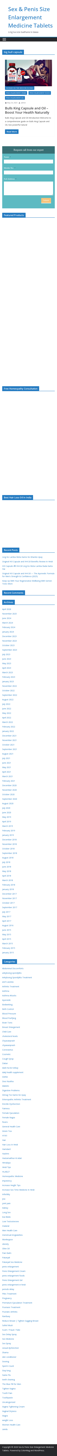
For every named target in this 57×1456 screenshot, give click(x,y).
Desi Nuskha (8, 1081)
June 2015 (6, 930)
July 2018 (6, 862)
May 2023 (6, 663)
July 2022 (6, 704)
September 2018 (9, 853)
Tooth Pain (7, 1393)
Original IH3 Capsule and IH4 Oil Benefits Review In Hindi (27, 561)
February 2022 (8, 726)
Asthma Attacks (9, 995)
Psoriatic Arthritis (9, 1311)
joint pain (6, 1203)
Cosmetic (6, 1054)
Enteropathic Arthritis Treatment (16, 1099)
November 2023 (9, 640)
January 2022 (8, 731)
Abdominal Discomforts (13, 968)
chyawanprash (8, 1045)
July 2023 (6, 654)
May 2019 (6, 817)
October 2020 (8, 794)
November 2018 (9, 844)
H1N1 (4, 1135)
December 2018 (9, 839)
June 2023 (6, 659)
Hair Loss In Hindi (10, 1144)
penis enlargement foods (40, 93)
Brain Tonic (7, 1022)
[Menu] (4, 39)
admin (23, 103)
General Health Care (11, 1126)
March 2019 (7, 826)
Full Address (9, 179)
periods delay (8, 1289)
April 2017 (6, 921)
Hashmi (5, 1153)
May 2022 (6, 713)
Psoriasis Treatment (11, 1307)
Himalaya (6, 1162)
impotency (7, 1180)
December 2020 (9, 785)
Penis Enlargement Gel (15, 98)
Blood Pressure (9, 1013)
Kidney (5, 1208)
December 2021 (9, 735)
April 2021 (6, 772)
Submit (46, 200)
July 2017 (6, 912)
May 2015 (6, 934)
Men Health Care (9, 1230)
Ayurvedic (6, 1000)
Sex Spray (6, 1343)
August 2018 (7, 857)
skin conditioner (9, 1357)
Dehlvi (5, 1077)
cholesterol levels (10, 1036)
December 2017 (9, 893)
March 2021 (7, 776)
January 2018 (8, 889)
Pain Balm (6, 1253)
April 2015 (6, 939)
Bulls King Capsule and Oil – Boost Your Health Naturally (27, 110)
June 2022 (6, 708)
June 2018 (6, 866)
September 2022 (9, 695)
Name (6, 157)
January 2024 (8, 631)
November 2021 (9, 740)
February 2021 (8, 781)
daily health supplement (12, 1072)
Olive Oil (6, 1248)
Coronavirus (7, 1049)
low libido (6, 1217)
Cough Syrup (8, 1058)
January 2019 (8, 835)
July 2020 (6, 808)
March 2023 (7, 672)
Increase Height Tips (11, 1185)
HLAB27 (6, 1171)
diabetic (5, 1086)
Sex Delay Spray (9, 1334)
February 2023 (8, 677)
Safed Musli (7, 1325)
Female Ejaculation (10, 1113)
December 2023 (9, 636)
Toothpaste (7, 1397)
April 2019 (6, 821)
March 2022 (7, 722)
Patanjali (6, 1257)
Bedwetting (7, 1004)
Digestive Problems (11, 1090)
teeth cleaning (8, 1379)
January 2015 (8, 952)
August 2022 (7, 699)
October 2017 (8, 903)
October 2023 (8, 645)
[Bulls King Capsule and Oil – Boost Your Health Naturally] (28, 73)
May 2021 (6, 767)
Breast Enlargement (11, 1027)
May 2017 (6, 916)
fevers (5, 1122)
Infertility (6, 1194)
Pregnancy (7, 1298)
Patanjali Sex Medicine (12, 1262)
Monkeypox (7, 1239)
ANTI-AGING (8, 982)
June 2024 (6, 618)
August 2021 (7, 753)
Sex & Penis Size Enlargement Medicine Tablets (30, 17)
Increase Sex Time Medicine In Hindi (19, 88)
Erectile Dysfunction (11, 1104)
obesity (5, 1244)
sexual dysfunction (10, 1348)
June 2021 (6, 762)
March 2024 (7, 622)
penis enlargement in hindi (14, 1284)
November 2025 (9, 613)
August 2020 (7, 803)
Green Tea (7, 1131)
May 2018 (6, 871)
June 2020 (6, 812)
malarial (5, 1226)
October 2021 (8, 744)
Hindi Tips (6, 1167)
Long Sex (6, 1212)
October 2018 (8, 848)
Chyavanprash (8, 1040)
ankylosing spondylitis (12, 973)
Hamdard (6, 1149)
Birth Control (8, 1009)
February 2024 (8, 627)
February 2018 (8, 884)
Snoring (5, 1361)
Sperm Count (8, 1366)
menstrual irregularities (12, 1235)
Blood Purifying (9, 1018)
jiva (3, 1199)
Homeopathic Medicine (12, 1176)
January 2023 (8, 681)
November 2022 (9, 686)
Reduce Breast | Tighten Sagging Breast (20, 1321)
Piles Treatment (9, 1293)
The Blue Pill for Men (11, 1384)
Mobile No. (9, 168)
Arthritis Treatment (10, 986)
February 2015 (8, 948)
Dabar (5, 1063)
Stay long (6, 1370)
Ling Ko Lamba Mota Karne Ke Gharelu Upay (22, 557)
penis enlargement (10, 1266)
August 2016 (7, 925)
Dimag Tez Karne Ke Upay (14, 1095)
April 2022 (6, 717)
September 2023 (9, 650)
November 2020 (9, 790)
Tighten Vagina (8, 1388)
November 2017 (9, 898)
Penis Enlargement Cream (16, 93)
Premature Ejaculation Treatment (17, 1302)
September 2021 (9, 749)
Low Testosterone (10, 1221)
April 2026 (6, 609)
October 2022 (8, 690)
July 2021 (6, 758)
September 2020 (9, 799)
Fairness (6, 1108)
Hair (4, 1140)
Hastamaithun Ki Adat (12, 1158)
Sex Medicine (8, 1339)
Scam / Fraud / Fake (11, 1330)
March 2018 (7, 880)
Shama (5, 1352)
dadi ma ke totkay (10, 1068)
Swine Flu (6, 1375)
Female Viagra (8, 1117)
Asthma (5, 991)
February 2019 (8, 830)
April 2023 (6, 668)
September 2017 (9, 907)
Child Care (6, 1031)
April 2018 (6, 875)
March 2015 (7, 943)
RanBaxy (6, 1316)
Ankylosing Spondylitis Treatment (17, 977)
